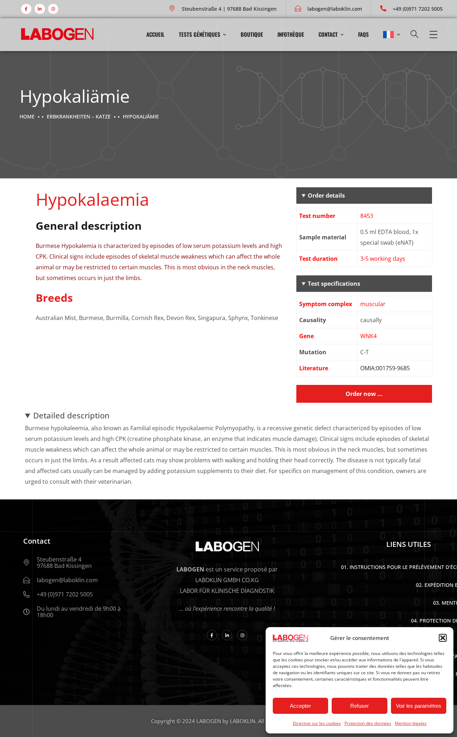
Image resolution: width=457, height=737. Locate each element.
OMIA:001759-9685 (385, 368)
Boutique (252, 34)
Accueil (155, 34)
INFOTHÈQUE (290, 34)
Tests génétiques (199, 34)
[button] (442, 637)
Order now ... (364, 394)
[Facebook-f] (26, 9)
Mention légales (411, 723)
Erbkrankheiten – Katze (79, 116)
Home (27, 116)
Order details (326, 195)
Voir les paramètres (418, 706)
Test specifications (334, 284)
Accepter (300, 706)
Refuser (359, 706)
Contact (328, 34)
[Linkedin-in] (40, 9)
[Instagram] (53, 9)
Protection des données (368, 723)
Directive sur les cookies (317, 723)
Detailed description (71, 415)
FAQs (363, 34)
